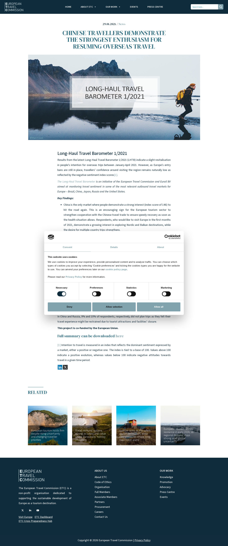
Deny (69, 306)
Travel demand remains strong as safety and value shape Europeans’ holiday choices (90, 435)
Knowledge (166, 477)
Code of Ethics (103, 482)
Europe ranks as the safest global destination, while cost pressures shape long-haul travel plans (135, 435)
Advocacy (165, 487)
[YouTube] (38, 510)
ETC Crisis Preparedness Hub (35, 521)
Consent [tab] (67, 247)
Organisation (102, 487)
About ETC (87, 7)
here (120, 335)
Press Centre (155, 7)
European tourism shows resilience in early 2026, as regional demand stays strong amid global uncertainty (179, 435)
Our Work (111, 7)
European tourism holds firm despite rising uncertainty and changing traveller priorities (47, 435)
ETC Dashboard (44, 517)
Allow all (158, 306)
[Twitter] (22, 510)
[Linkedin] (60, 367)
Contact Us (101, 517)
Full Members (102, 492)
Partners (100, 502)
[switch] (96, 293)
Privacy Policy (74, 276)
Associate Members (106, 497)
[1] (115, 175)
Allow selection (114, 306)
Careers (99, 512)
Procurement (102, 507)
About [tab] (160, 247)
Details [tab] (114, 247)
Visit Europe (25, 517)
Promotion (166, 482)
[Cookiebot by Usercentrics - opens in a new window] (166, 237)
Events (134, 7)
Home (68, 7)
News (121, 24)
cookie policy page (116, 269)
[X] (65, 367)
